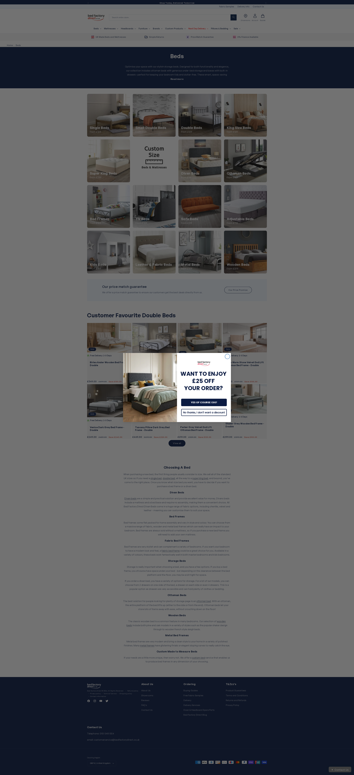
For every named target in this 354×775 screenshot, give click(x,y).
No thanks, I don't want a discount (204, 412)
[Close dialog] (227, 356)
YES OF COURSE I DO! (204, 402)
